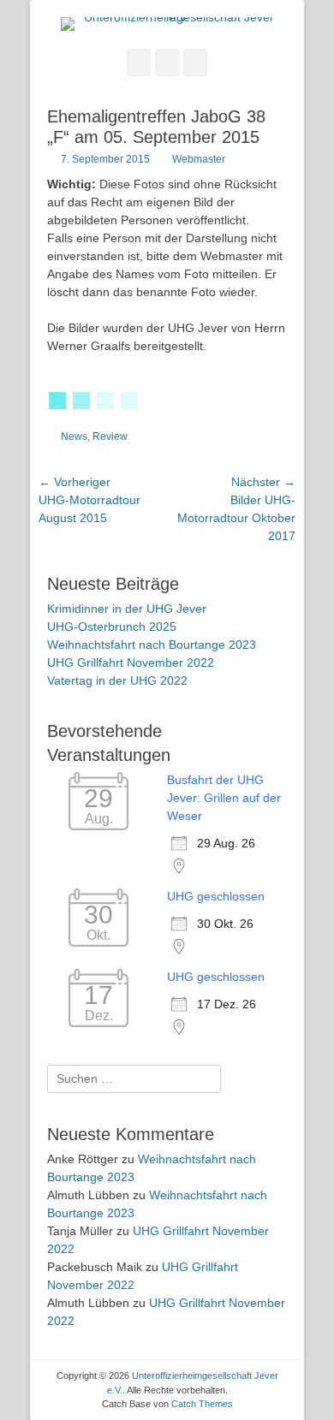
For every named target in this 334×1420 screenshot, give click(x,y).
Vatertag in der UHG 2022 (117, 680)
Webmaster (198, 159)
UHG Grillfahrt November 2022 (130, 662)
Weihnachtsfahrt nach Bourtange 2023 (151, 644)
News (74, 437)
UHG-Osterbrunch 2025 (111, 626)
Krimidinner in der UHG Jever (126, 608)
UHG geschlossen (216, 896)
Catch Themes (202, 1404)
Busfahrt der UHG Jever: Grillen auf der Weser (224, 798)
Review (110, 437)
